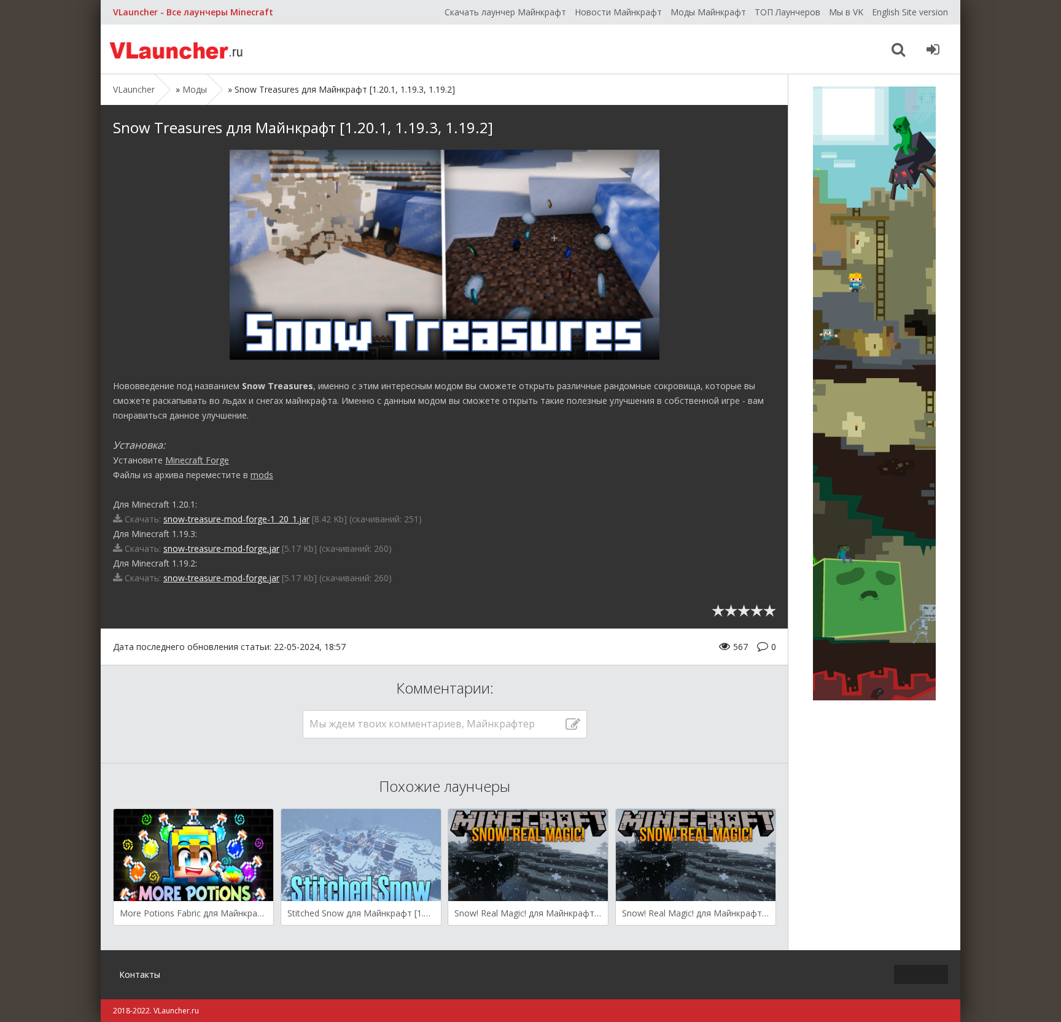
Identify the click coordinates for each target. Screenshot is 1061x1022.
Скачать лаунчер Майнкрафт (505, 12)
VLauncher (177, 49)
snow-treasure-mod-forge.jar (221, 548)
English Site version (910, 12)
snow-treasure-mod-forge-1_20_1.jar (236, 519)
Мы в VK (846, 12)
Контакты (139, 974)
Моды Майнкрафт (708, 12)
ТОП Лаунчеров (787, 12)
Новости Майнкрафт (618, 12)
